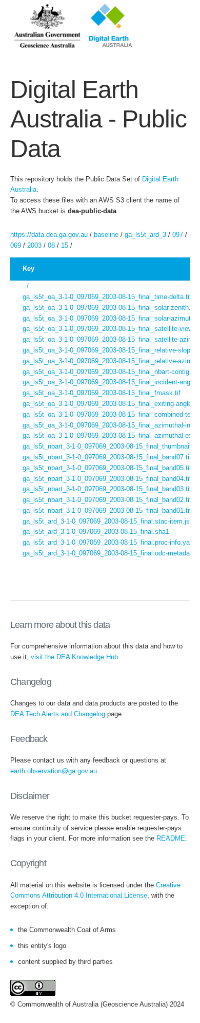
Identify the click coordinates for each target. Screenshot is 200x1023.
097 (177, 234)
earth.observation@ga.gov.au (53, 771)
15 (64, 245)
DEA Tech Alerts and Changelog (57, 714)
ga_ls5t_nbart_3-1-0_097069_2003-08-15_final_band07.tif (107, 457)
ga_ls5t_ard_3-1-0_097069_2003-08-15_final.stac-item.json (110, 521)
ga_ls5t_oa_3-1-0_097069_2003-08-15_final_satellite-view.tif (111, 328)
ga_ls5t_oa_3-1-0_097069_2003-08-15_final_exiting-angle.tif (111, 403)
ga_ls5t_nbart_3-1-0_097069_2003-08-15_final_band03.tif (107, 489)
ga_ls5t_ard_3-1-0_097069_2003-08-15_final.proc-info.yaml (110, 542)
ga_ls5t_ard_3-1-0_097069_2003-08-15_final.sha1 (96, 531)
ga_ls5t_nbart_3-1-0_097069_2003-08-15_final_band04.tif (107, 478)
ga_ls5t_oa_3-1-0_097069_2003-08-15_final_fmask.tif (102, 393)
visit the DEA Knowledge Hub (74, 657)
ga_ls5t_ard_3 (145, 234)
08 (51, 245)
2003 (34, 245)
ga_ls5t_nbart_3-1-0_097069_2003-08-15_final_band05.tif (107, 468)
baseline (106, 234)
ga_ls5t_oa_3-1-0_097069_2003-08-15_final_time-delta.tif (107, 297)
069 (15, 245)
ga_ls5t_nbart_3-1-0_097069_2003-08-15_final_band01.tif (107, 510)
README (170, 838)
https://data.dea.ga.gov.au (49, 234)
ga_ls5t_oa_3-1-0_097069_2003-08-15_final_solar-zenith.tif (109, 307)
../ (26, 286)
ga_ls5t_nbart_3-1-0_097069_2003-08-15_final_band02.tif (107, 500)
